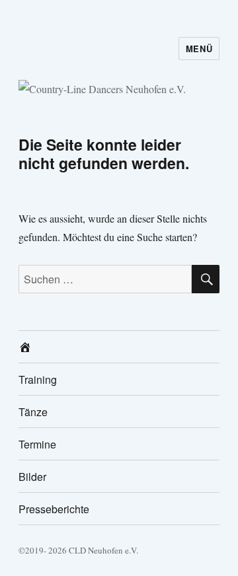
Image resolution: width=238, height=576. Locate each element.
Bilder (32, 476)
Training (38, 379)
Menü (199, 48)
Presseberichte (54, 509)
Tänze (33, 411)
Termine (37, 444)
